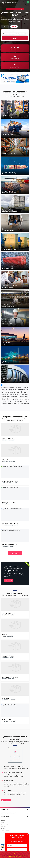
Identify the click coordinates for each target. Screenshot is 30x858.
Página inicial (3, 825)
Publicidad (26, 82)
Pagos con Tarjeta (4, 838)
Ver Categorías (15, 558)
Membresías (3, 831)
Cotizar (2, 827)
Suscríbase (3, 833)
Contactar (3, 844)
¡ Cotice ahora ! (6, 805)
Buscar (15, 38)
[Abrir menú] (28, 2)
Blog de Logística (4, 829)
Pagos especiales (4, 840)
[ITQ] (15, 78)
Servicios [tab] (14, 26)
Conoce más (9, 585)
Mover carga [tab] (6, 26)
